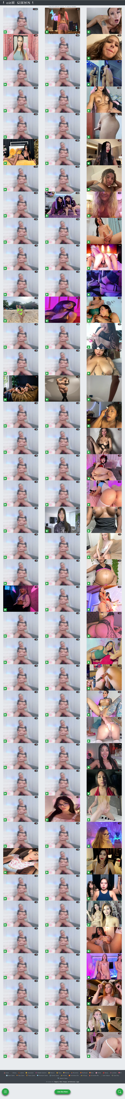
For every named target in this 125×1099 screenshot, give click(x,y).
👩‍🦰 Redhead (83, 1073)
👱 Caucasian (29, 1073)
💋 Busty (105, 1073)
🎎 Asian (6, 1073)
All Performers (71, 1081)
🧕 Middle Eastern (40, 1073)
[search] (119, 1091)
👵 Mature (51, 1073)
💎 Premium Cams (42, 1075)
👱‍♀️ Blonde (66, 1073)
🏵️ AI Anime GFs (74, 1075)
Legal (77, 1081)
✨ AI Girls (64, 1075)
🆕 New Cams (10, 1075)
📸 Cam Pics (115, 1075)
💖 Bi (119, 1073)
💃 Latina (21, 1073)
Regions (56, 1081)
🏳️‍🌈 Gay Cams (20, 1075)
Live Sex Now (62, 1092)
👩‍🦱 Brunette (74, 1073)
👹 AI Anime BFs (94, 1075)
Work (61, 1081)
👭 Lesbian (113, 1073)
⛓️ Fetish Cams (54, 1075)
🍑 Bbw (91, 1073)
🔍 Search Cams (62, 1078)
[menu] (5, 1091)
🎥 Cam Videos (105, 1075)
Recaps (65, 1081)
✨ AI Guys (84, 1075)
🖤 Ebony (13, 1073)
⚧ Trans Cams (30, 1075)
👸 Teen (58, 1073)
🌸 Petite (98, 1073)
